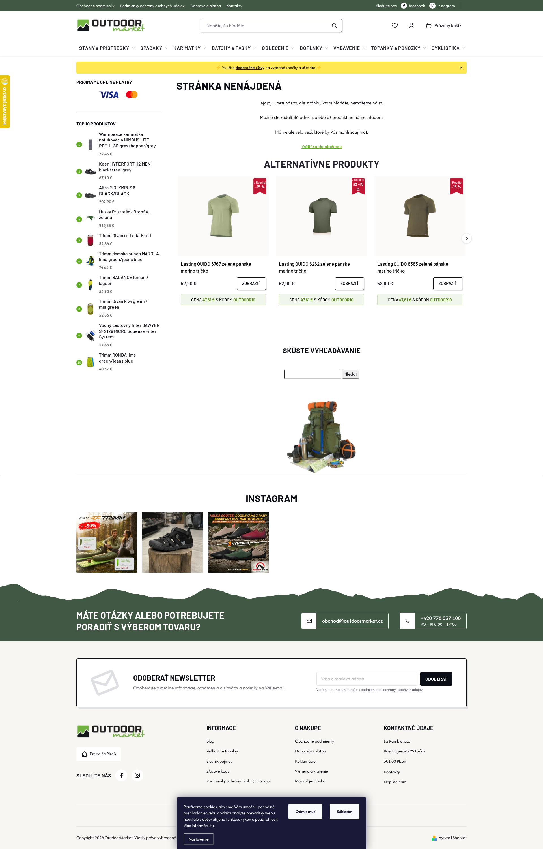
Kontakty (234, 5)
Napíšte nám (395, 782)
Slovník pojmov (219, 761)
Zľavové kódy (217, 771)
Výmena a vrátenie (311, 771)
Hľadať (334, 25)
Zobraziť (251, 283)
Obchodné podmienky (95, 5)
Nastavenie (199, 839)
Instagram (446, 5)
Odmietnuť (305, 811)
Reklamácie (305, 761)
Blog (210, 741)
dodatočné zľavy (250, 67)
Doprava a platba (205, 5)
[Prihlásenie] (411, 25)
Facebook (417, 5)
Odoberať (436, 678)
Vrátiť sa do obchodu (321, 146)
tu (212, 825)
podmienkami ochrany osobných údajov (392, 689)
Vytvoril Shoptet (453, 838)
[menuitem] (106, 48)
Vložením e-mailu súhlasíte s (369, 689)
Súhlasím (344, 811)
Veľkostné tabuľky (222, 751)
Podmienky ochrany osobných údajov (152, 5)
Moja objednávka (310, 781)
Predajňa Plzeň (103, 754)
